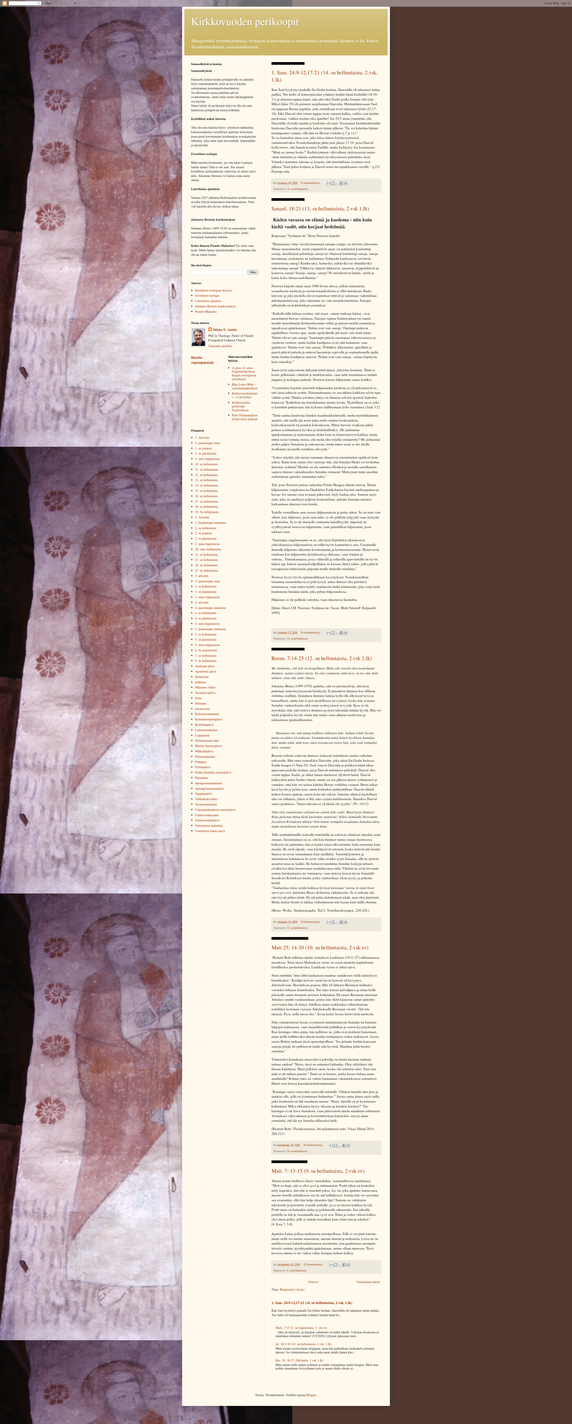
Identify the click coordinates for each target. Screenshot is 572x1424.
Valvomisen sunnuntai (209, 825)
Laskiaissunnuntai (206, 730)
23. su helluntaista (206, 560)
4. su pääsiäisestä (205, 618)
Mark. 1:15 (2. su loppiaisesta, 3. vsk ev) (301, 1327)
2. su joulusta (203, 533)
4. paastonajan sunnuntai (210, 608)
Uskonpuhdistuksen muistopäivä (215, 809)
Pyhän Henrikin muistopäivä (213, 772)
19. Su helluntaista (207, 512)
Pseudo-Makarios (206, 311)
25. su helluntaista (206, 570)
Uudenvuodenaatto (207, 815)
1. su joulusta (203, 448)
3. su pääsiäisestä (205, 591)
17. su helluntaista (206, 501)
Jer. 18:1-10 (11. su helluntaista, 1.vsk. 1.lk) (303, 1344)
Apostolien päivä (205, 671)
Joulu (198, 698)
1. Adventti (202, 437)
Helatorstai (202, 677)
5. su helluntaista (205, 634)
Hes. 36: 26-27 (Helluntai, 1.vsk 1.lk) (299, 1360)
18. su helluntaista (206, 506)
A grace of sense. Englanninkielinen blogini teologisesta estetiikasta (244, 373)
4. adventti (201, 602)
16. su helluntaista (206, 496)
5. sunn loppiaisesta (207, 645)
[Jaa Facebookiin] (341, 183)
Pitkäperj (200, 762)
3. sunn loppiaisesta (207, 597)
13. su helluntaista (297, 638)
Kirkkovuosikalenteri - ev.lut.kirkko (245, 395)
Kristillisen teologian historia (213, 290)
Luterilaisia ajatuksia (208, 301)
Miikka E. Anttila (225, 329)
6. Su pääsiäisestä (206, 650)
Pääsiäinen (201, 778)
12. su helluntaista (297, 928)
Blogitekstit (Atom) (292, 1289)
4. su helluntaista (205, 613)
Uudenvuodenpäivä (207, 820)
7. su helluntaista (205, 655)
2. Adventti (202, 517)
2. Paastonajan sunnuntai (210, 522)
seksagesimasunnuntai (208, 783)
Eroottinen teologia (207, 295)
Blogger (311, 1395)
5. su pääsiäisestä (205, 639)
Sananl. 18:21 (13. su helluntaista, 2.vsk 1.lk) (320, 208)
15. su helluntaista (206, 491)
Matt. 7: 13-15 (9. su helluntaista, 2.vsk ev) (317, 1170)
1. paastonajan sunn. (208, 443)
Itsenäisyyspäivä (205, 692)
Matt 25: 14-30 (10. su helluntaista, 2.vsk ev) (319, 947)
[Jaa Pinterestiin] (345, 183)
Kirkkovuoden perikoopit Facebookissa (241, 406)
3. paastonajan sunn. (208, 581)
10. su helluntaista (297, 1151)
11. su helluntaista (206, 469)
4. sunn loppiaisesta (207, 623)
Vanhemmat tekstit (368, 1282)
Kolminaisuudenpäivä (208, 719)
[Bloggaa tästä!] (333, 183)
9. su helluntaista (296, 1270)
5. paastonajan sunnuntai (210, 629)
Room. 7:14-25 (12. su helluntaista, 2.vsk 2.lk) (321, 658)
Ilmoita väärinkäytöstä (202, 360)
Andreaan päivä (205, 666)
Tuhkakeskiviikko (206, 799)
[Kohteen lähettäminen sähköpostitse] (328, 183)
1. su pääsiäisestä (205, 453)
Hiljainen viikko (205, 687)
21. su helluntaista (206, 554)
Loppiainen (202, 735)
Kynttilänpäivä (204, 724)
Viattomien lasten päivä (210, 831)
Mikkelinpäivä (204, 751)
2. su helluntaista (205, 528)
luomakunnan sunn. (207, 740)
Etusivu (313, 1282)
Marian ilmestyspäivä (208, 746)
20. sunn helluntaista (208, 549)
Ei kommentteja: (311, 183)
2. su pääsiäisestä (205, 538)
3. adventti (201, 576)
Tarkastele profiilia (220, 346)
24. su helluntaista (206, 565)
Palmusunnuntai (205, 756)
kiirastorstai (202, 709)
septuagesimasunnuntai (209, 788)
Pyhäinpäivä (202, 767)
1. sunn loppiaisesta (207, 459)
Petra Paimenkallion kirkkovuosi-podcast (244, 417)
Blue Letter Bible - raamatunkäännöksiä (244, 386)
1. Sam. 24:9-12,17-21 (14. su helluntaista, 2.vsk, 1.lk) (311, 1302)
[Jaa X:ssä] (337, 183)
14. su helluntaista (297, 189)
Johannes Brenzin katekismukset (215, 306)
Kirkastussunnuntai (207, 714)
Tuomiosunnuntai (206, 804)
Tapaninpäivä (203, 793)
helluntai (200, 682)
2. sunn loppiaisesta (207, 544)
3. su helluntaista (205, 586)
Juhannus (200, 703)
